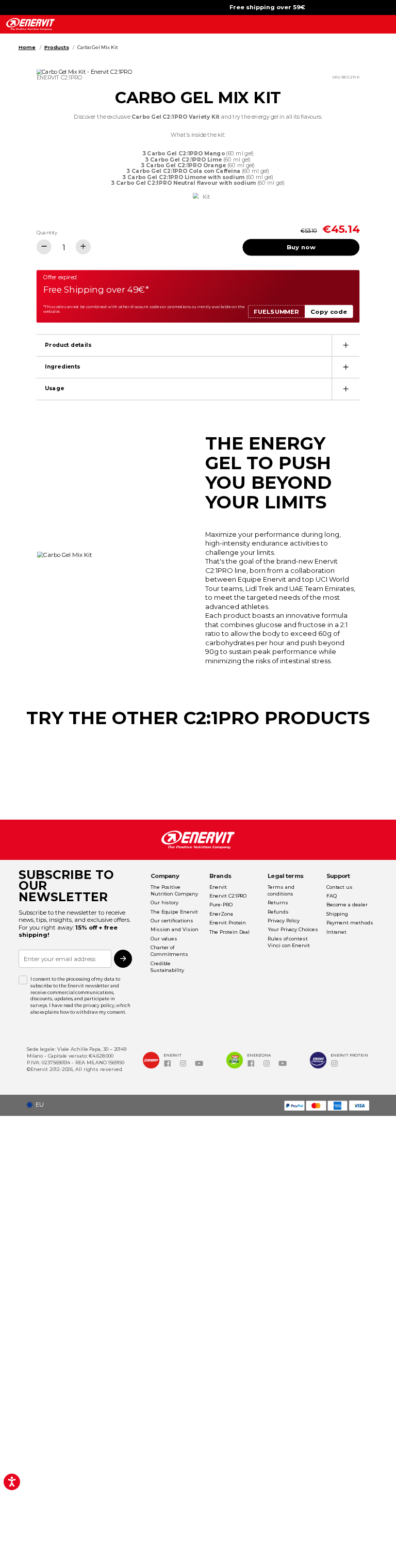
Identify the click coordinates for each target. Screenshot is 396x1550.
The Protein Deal (229, 932)
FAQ (331, 896)
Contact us (339, 887)
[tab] (198, 345)
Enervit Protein (227, 922)
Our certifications (172, 920)
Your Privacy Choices (293, 929)
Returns (278, 902)
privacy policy (98, 1005)
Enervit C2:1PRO (228, 896)
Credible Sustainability (167, 967)
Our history (164, 902)
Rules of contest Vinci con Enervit (289, 942)
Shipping (337, 914)
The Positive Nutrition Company (174, 890)
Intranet (336, 932)
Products (56, 47)
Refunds (278, 912)
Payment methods (349, 922)
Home (27, 47)
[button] (38, 1104)
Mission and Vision (174, 929)
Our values (164, 938)
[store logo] (30, 24)
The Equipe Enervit (174, 912)
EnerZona (221, 914)
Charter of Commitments (169, 951)
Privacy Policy (284, 920)
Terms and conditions (281, 890)
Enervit (218, 887)
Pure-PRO (221, 904)
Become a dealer (347, 904)
